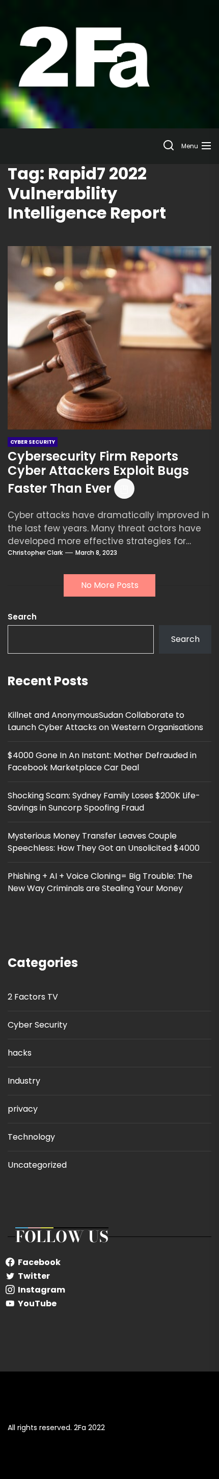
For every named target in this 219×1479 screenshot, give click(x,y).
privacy (23, 1109)
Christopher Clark (35, 552)
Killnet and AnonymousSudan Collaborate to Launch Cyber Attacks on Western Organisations (105, 721)
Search (22, 616)
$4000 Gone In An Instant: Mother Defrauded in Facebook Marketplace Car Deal (102, 761)
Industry (24, 1081)
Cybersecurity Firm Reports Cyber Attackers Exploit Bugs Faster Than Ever (98, 472)
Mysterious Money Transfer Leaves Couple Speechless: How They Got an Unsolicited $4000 (104, 842)
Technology (31, 1137)
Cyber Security (37, 1025)
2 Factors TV (33, 997)
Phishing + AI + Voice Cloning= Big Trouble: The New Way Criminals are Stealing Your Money (100, 882)
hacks (20, 1053)
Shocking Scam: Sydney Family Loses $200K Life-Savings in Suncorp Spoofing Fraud (104, 802)
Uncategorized (37, 1165)
